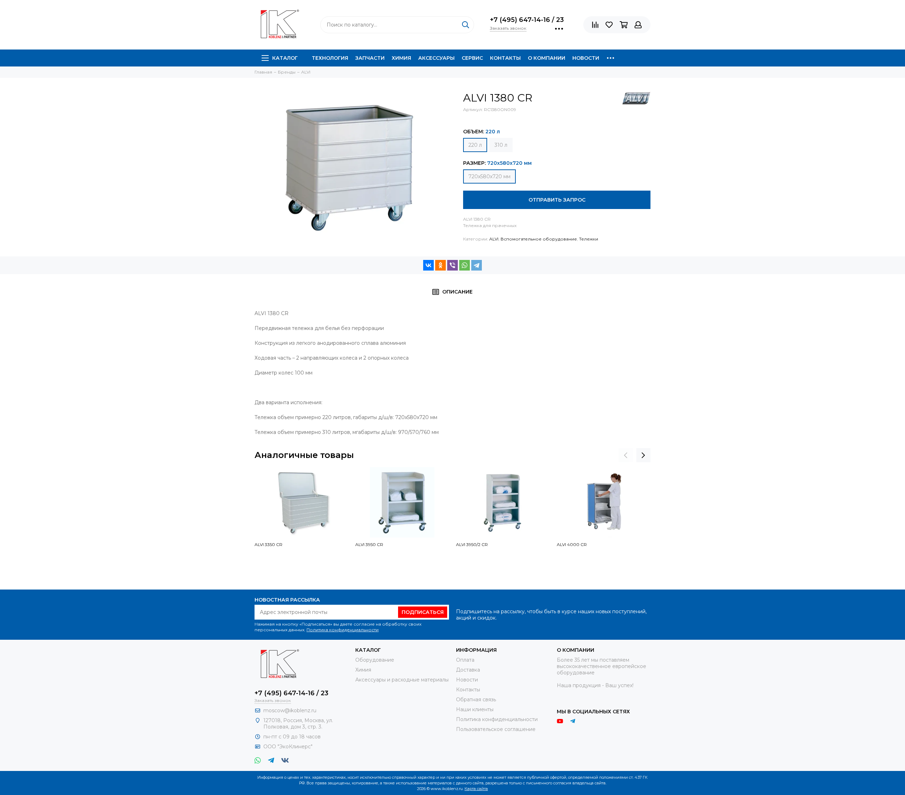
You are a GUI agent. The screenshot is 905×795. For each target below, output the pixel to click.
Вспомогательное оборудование (539, 239)
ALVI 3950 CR (369, 544)
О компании (546, 58)
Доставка (468, 670)
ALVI (493, 239)
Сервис (472, 58)
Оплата (465, 660)
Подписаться (423, 612)
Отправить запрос (557, 200)
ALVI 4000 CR (572, 544)
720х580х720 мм (489, 176)
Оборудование (374, 660)
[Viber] (452, 265)
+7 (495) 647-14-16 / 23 (527, 20)
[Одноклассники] (440, 265)
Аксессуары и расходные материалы (402, 680)
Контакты (505, 58)
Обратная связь (476, 699)
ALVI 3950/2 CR (472, 544)
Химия (401, 58)
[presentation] (626, 455)
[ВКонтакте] (428, 265)
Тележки (588, 239)
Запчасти (370, 58)
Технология (330, 58)
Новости (585, 58)
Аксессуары (436, 58)
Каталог (285, 58)
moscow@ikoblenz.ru (289, 710)
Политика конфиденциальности (342, 629)
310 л (501, 145)
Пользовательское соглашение (496, 729)
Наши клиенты (475, 709)
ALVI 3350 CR (268, 544)
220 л (475, 145)
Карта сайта (476, 788)
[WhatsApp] (464, 265)
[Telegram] (476, 265)
